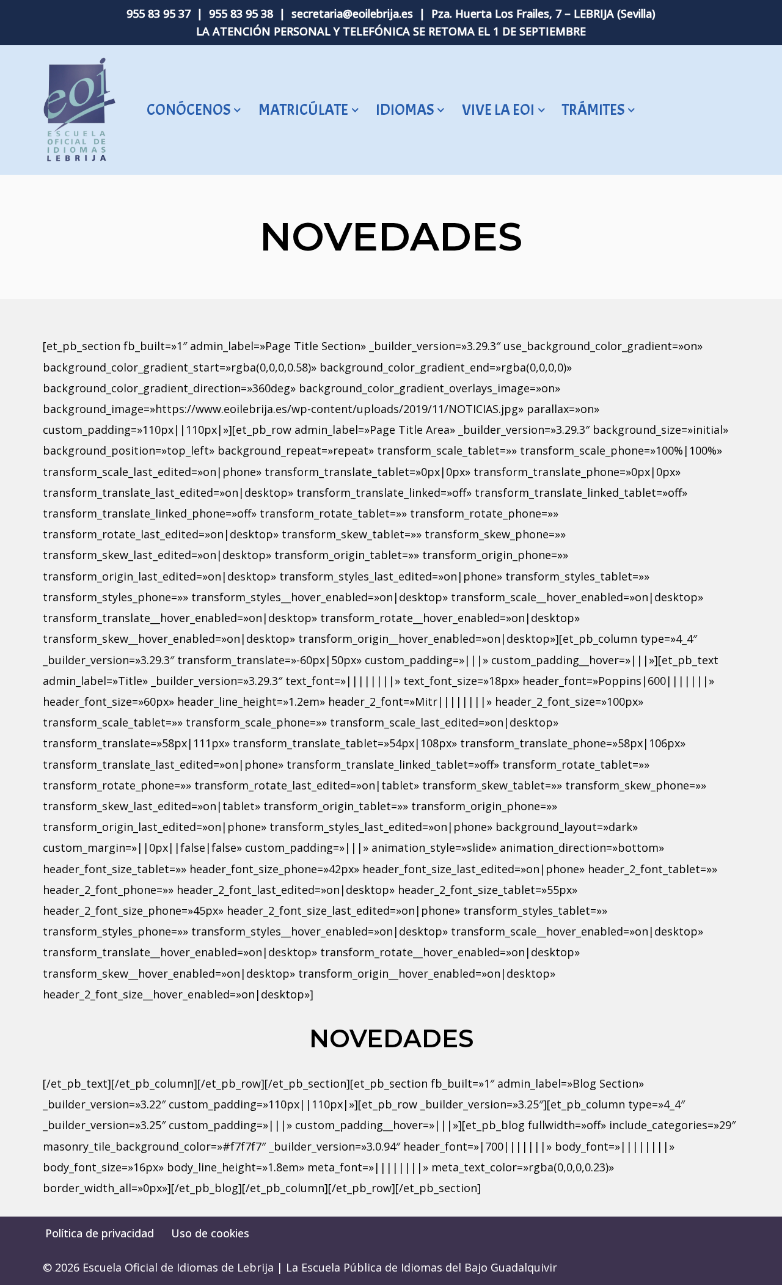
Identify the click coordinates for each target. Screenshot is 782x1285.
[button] (237, 110)
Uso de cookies (210, 1233)
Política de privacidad (99, 1233)
